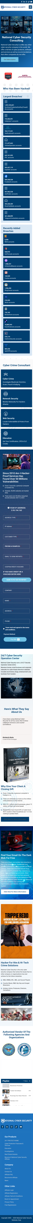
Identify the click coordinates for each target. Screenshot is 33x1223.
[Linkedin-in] (24, 2)
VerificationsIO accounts (12, 133)
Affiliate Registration (11, 1193)
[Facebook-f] (22, 2)
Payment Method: (9, 634)
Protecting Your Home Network (18, 1095)
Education (8, 1148)
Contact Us (8, 1171)
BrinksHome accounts (12, 315)
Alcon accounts (10, 302)
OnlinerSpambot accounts (13, 145)
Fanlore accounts (10, 278)
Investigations (9, 1151)
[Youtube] (31, 2)
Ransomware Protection (16, 1085)
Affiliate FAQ (9, 1174)
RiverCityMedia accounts (13, 206)
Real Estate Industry (11, 1154)
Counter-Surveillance (15, 1090)
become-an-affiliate (11, 1177)
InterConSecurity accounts (13, 339)
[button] (30, 7)
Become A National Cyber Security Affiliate (16, 1158)
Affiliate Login (9, 1190)
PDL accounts (9, 157)
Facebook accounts (11, 182)
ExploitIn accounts (11, 170)
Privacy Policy (9, 1202)
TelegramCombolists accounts (14, 218)
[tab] (16, 1085)
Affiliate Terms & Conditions (14, 1196)
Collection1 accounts (11, 121)
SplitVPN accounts (11, 351)
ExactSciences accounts (12, 327)
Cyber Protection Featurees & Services (14, 1144)
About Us (8, 1168)
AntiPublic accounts (11, 194)
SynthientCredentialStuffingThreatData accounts (16, 108)
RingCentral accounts (12, 290)
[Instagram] (26, 2)
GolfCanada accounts (12, 254)
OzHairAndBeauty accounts (13, 266)
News (6, 1180)
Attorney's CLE (14, 1100)
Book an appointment (12, 1199)
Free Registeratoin (10, 1205)
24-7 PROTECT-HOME (12, 1140)
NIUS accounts (9, 242)
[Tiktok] (29, 2)
